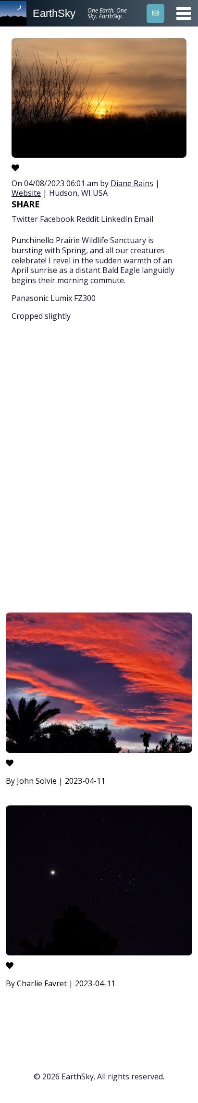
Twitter (25, 219)
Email (143, 219)
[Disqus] (99, 468)
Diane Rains (132, 183)
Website (26, 193)
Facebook (57, 219)
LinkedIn (116, 219)
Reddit (87, 219)
